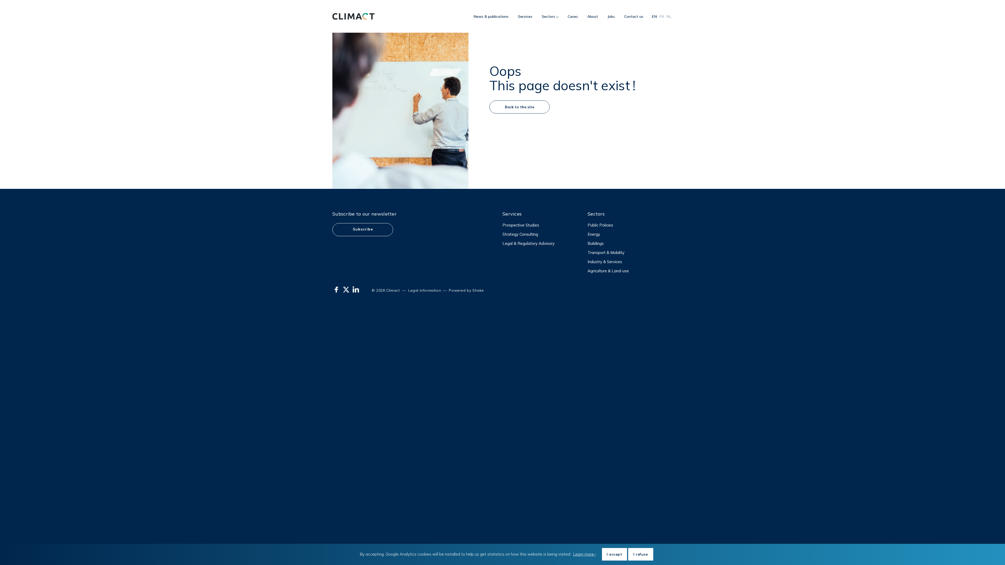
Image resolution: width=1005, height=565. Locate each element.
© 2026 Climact (386, 290)
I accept (614, 554)
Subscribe (363, 229)
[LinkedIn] (355, 290)
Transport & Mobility (606, 252)
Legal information (424, 290)
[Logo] (353, 16)
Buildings (596, 243)
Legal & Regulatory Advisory (528, 243)
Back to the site (519, 107)
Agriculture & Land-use (608, 270)
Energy (594, 234)
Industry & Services (605, 261)
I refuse (640, 554)
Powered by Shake (466, 290)
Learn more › (584, 554)
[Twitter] (346, 290)
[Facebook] (336, 290)
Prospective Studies (520, 225)
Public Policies (600, 225)
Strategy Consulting (520, 234)
